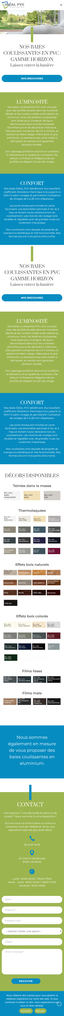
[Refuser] (59, 1004)
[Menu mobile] (61, 5)
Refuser (40, 1011)
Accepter (26, 1011)
